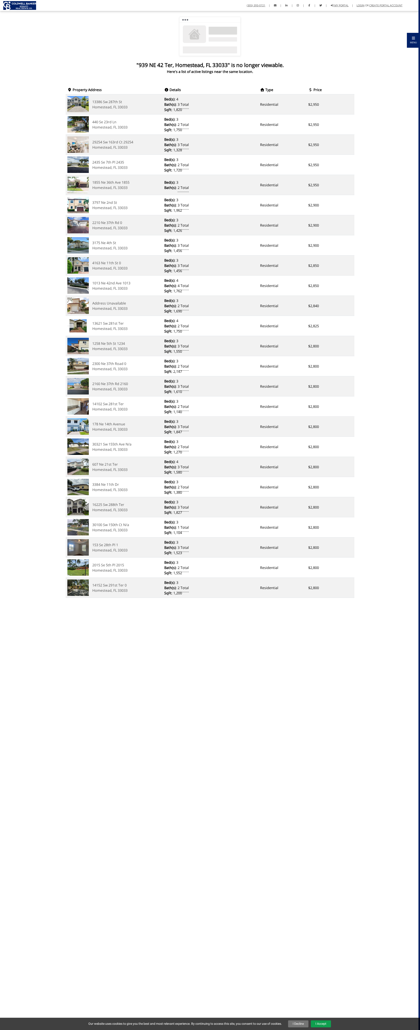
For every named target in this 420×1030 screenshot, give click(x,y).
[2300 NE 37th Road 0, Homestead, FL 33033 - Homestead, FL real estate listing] (78, 365)
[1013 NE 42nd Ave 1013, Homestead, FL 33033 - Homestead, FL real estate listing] (78, 285)
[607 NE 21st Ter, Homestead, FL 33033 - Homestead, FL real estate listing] (78, 466)
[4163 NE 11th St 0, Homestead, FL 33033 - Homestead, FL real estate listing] (78, 265)
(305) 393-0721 (256, 5)
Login (360, 5)
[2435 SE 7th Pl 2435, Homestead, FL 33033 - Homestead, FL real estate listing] (78, 164)
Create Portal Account (385, 5)
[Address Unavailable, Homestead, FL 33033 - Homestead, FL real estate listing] (78, 305)
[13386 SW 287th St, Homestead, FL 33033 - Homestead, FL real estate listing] (78, 104)
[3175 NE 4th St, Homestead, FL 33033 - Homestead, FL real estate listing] (78, 245)
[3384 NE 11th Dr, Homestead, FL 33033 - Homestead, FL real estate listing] (78, 486)
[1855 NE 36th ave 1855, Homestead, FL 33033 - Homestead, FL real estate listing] (78, 184)
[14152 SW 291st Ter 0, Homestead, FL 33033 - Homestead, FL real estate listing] (78, 587)
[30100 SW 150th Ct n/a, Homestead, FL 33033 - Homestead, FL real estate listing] (78, 527)
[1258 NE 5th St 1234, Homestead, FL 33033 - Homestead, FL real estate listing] (78, 345)
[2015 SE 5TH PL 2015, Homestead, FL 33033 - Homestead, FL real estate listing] (78, 567)
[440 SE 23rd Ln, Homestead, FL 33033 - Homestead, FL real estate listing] (78, 124)
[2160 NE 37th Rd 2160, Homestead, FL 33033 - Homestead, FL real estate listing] (78, 386)
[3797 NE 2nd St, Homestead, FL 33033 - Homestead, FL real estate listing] (78, 204)
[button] (413, 40)
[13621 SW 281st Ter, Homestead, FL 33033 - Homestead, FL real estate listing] (78, 325)
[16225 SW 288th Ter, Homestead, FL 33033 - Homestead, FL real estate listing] (78, 506)
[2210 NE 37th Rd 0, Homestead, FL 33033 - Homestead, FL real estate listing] (78, 224)
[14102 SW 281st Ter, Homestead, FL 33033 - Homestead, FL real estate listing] (78, 406)
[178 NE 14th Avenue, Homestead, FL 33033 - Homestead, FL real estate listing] (78, 426)
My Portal (341, 5)
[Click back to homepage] (18, 5)
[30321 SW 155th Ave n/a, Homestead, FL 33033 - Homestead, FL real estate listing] (78, 446)
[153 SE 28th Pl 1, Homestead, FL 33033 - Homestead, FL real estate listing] (78, 547)
